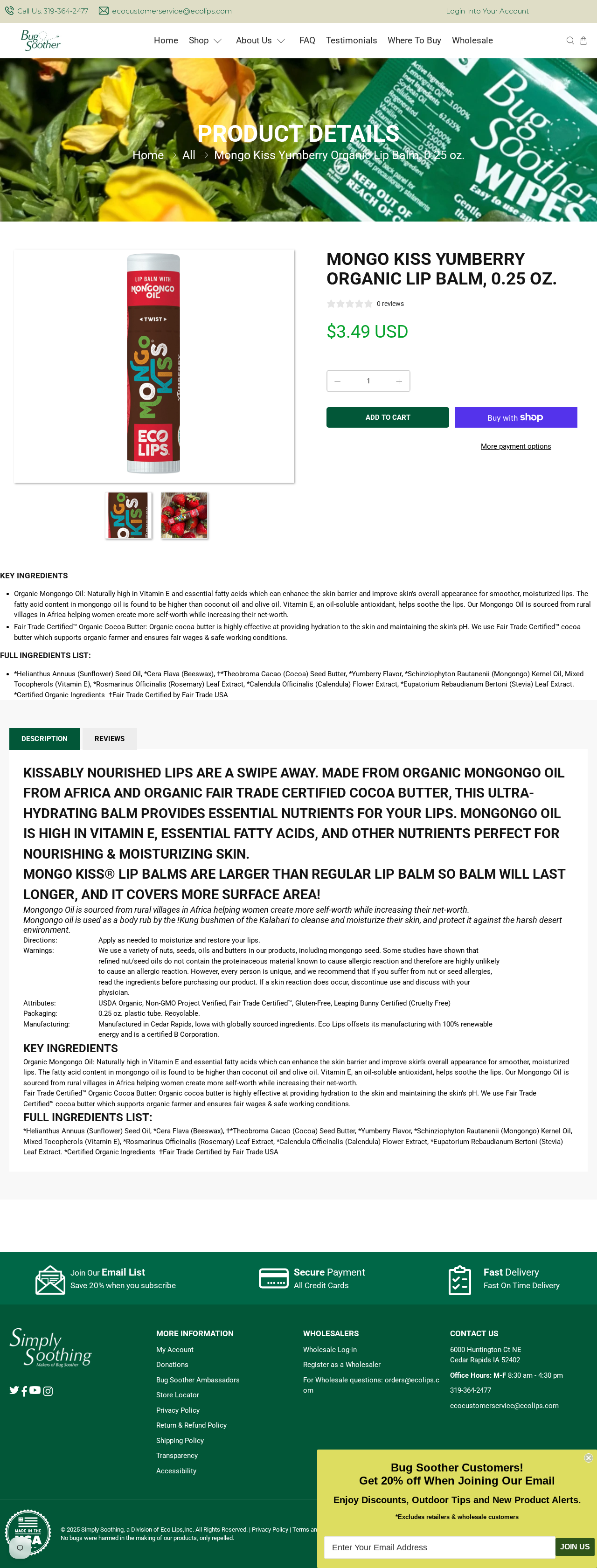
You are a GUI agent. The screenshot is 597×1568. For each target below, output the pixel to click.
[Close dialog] (588, 1458)
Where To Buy (414, 40)
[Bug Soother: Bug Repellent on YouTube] (35, 1392)
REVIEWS (110, 739)
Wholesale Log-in (330, 1350)
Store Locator (177, 1395)
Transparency (177, 1455)
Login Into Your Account (487, 11)
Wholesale (472, 40)
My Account (175, 1350)
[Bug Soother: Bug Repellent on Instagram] (48, 1394)
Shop (199, 40)
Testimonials (351, 40)
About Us (254, 40)
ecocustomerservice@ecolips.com (172, 11)
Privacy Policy (178, 1410)
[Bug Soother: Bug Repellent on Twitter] (14, 1392)
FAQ (307, 40)
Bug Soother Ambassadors (198, 1380)
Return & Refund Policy (191, 1425)
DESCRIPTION (44, 739)
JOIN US (575, 1547)
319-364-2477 (470, 1390)
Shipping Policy (180, 1440)
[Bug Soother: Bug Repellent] (41, 41)
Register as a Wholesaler (342, 1364)
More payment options (516, 446)
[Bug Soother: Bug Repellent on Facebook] (24, 1394)
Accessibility (176, 1471)
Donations (172, 1364)
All (188, 155)
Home (166, 40)
